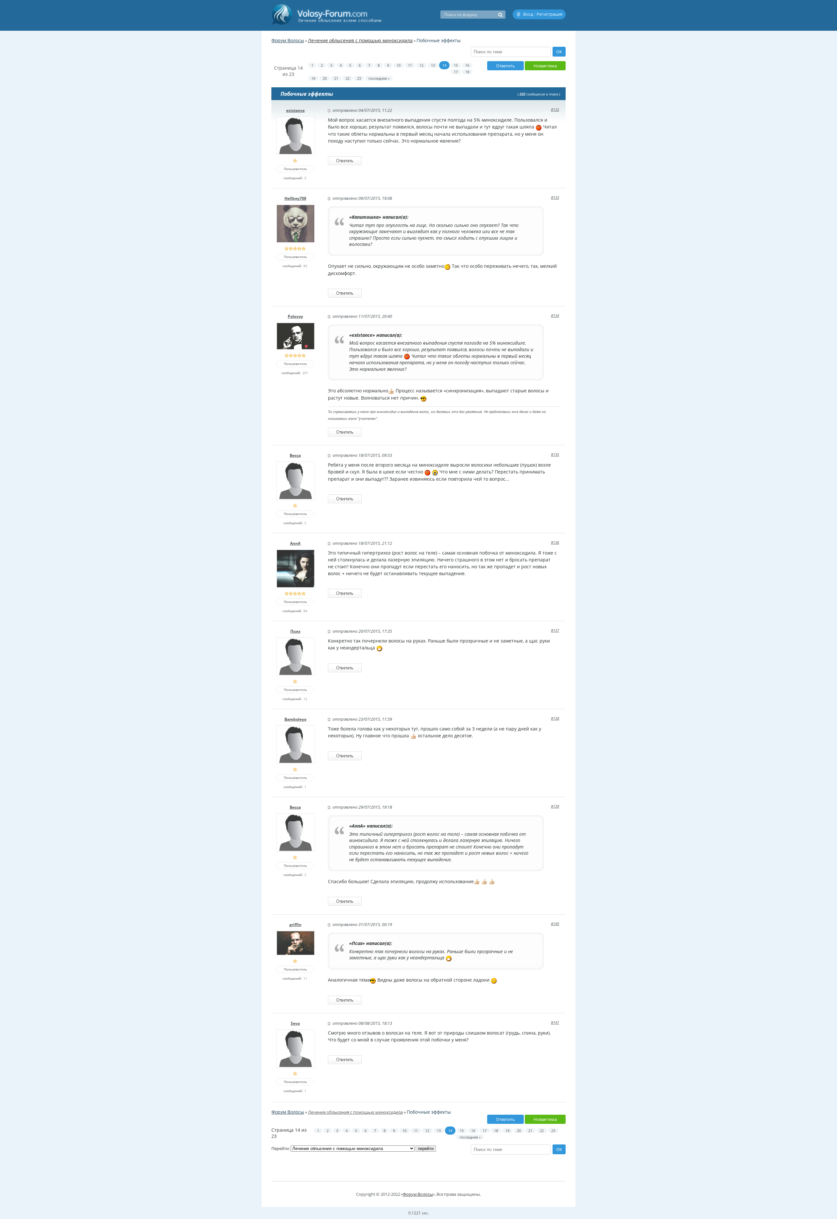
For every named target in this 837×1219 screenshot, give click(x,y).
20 (325, 78)
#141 (555, 1022)
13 (433, 65)
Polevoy (295, 316)
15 (456, 65)
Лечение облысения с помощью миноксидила (360, 40)
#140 (555, 923)
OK (559, 52)
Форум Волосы (287, 40)
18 (467, 71)
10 (399, 65)
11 (410, 65)
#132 (555, 109)
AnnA (295, 543)
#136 (555, 542)
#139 (555, 806)
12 (421, 65)
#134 (555, 315)
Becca (295, 455)
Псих (295, 631)
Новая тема (545, 66)
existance (295, 110)
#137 (555, 630)
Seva (295, 1023)
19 (313, 78)
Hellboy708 (295, 198)
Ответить (505, 66)
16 (467, 65)
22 (348, 78)
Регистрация (549, 14)
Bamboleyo (295, 719)
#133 (555, 197)
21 (336, 78)
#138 (555, 718)
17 (456, 71)
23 (359, 78)
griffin (295, 924)
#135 (555, 454)
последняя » (378, 78)
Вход (528, 14)
